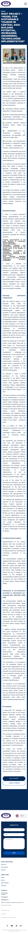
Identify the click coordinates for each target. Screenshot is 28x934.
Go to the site (14, 778)
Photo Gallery (5, 882)
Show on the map (6, 905)
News (2, 877)
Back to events (15, 783)
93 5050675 (4, 897)
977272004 (4, 893)
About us (3, 864)
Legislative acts (5, 910)
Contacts (3, 885)
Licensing (3, 913)
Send (14, 853)
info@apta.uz (5, 899)
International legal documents (9, 917)
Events (3, 880)
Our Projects (4, 867)
